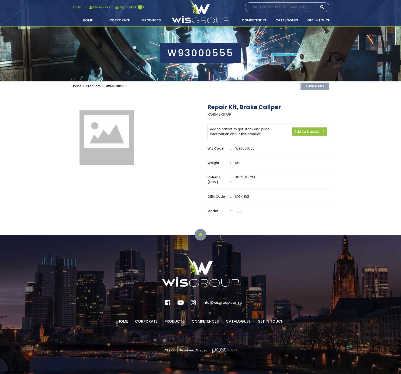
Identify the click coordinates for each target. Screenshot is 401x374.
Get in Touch (318, 20)
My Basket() (132, 7)
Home (88, 20)
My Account (103, 7)
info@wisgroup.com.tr (223, 302)
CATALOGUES (286, 20)
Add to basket (307, 131)
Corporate (119, 20)
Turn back (315, 86)
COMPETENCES (254, 20)
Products (151, 20)
